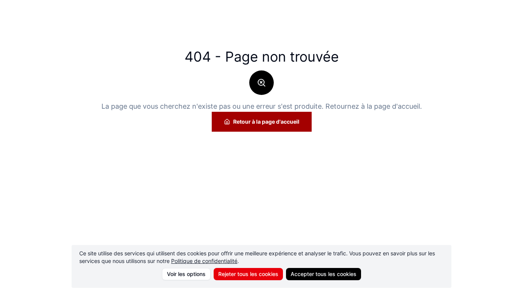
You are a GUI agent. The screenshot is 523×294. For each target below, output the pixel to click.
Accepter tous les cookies (323, 274)
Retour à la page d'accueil (266, 121)
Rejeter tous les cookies (248, 274)
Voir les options (186, 274)
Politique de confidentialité (204, 261)
